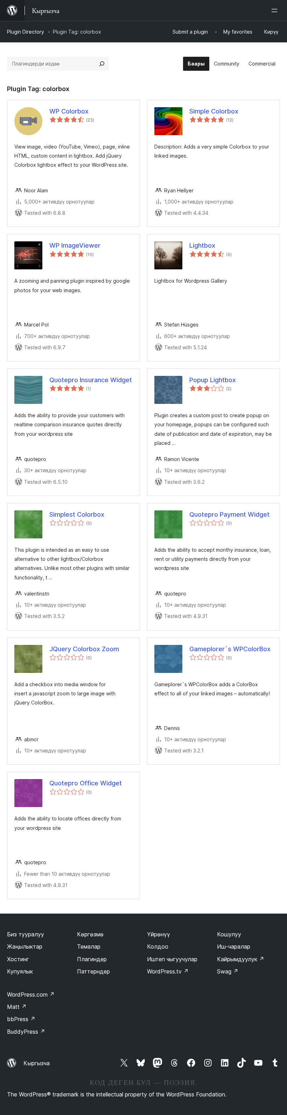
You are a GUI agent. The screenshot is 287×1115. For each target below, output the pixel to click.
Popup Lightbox (212, 380)
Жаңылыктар (24, 946)
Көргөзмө (90, 934)
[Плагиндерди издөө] (102, 64)
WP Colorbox (69, 111)
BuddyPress (26, 1031)
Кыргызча (36, 1063)
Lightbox (202, 245)
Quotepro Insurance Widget (90, 380)
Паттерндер (93, 971)
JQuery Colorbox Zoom (84, 649)
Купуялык (20, 971)
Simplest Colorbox (76, 514)
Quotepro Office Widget (85, 783)
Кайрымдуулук (240, 959)
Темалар (88, 946)
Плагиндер (92, 959)
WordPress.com (31, 994)
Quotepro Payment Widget (229, 514)
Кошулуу (229, 934)
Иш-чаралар (233, 946)
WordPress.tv (168, 971)
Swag (227, 971)
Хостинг (18, 959)
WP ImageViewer (74, 245)
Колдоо (157, 946)
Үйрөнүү (158, 934)
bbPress (21, 1019)
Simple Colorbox (213, 111)
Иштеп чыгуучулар (172, 959)
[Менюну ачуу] (276, 10)
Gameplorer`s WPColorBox (230, 649)
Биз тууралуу (25, 934)
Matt (17, 1006)
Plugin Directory (25, 32)
